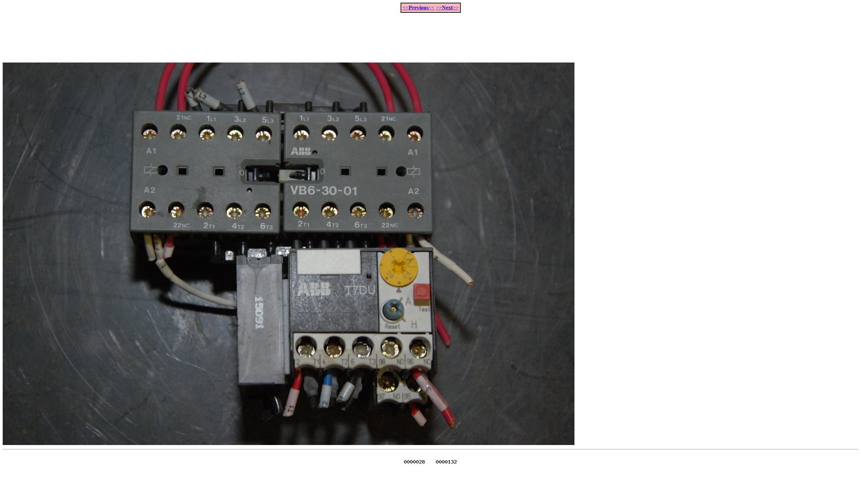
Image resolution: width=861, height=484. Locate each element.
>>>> (447, 7)
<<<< (419, 7)
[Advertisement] (430, 34)
